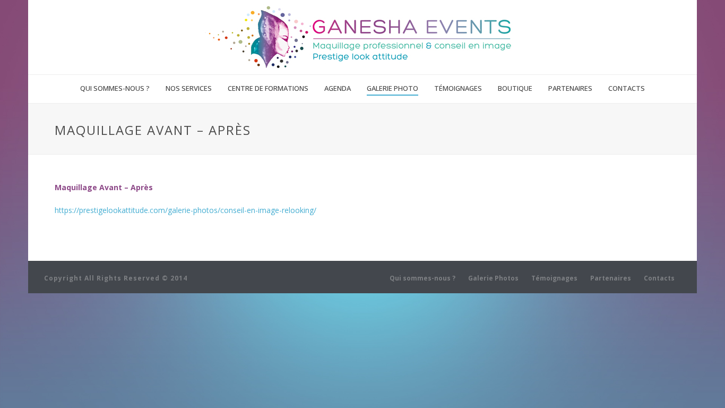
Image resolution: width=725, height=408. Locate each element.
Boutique (515, 88)
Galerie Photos (493, 278)
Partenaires (570, 88)
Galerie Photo (392, 88)
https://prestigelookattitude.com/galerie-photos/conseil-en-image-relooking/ (185, 210)
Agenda (337, 88)
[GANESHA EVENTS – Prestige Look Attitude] (362, 37)
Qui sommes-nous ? (115, 88)
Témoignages (458, 88)
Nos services (189, 88)
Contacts (626, 88)
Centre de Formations (268, 88)
